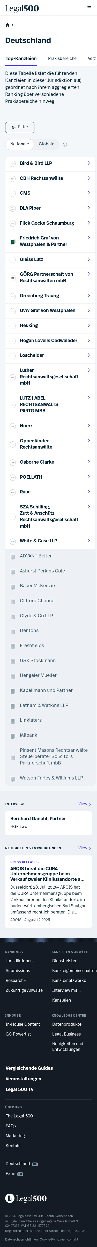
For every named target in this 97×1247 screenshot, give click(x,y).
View (82, 804)
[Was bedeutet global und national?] (65, 144)
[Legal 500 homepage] (48, 1198)
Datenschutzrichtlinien (21, 1239)
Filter (23, 127)
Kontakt (72, 1239)
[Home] (41, 7)
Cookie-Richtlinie (52, 1239)
